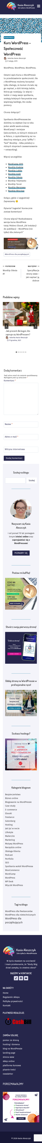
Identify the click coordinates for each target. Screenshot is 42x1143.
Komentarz (10, 380)
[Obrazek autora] (5, 58)
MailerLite (10, 836)
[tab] (16, 352)
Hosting (8, 824)
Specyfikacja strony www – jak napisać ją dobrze (32, 273)
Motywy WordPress (14, 843)
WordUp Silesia (15, 177)
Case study (10, 806)
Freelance (9, 817)
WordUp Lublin (15, 170)
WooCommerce (12, 870)
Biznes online (11, 798)
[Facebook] (21, 978)
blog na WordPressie (12, 1048)
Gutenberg (10, 821)
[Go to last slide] (6, 326)
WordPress (9, 37)
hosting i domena (11, 1044)
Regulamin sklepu (11, 997)
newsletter (8, 1074)
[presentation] (21, 314)
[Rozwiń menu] (39, 6)
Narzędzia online (13, 847)
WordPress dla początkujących (17, 254)
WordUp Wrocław (16, 191)
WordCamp (10, 874)
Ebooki (8, 813)
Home (5, 993)
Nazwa (8, 424)
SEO (7, 862)
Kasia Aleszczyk (20, 58)
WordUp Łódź (14, 174)
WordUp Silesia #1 (10, 270)
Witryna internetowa (15, 449)
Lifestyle (9, 832)
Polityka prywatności (13, 1001)
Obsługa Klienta (12, 851)
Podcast (9, 855)
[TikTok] (16, 978)
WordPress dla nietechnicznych (20, 914)
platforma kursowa (12, 1065)
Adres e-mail (11, 437)
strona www (8, 1057)
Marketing (10, 840)
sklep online (9, 1061)
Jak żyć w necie (12, 828)
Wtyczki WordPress (14, 885)
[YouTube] (26, 978)
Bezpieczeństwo (13, 794)
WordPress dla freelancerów (18, 911)
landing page (9, 1053)
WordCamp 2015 (15, 164)
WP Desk (9, 881)
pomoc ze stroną (11, 1040)
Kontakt (6, 1005)
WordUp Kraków (15, 167)
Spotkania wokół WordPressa (19, 866)
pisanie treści (9, 1069)
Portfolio (9, 859)
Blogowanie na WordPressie (18, 802)
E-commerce (11, 809)
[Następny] (35, 326)
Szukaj (32, 480)
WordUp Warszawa (17, 187)
